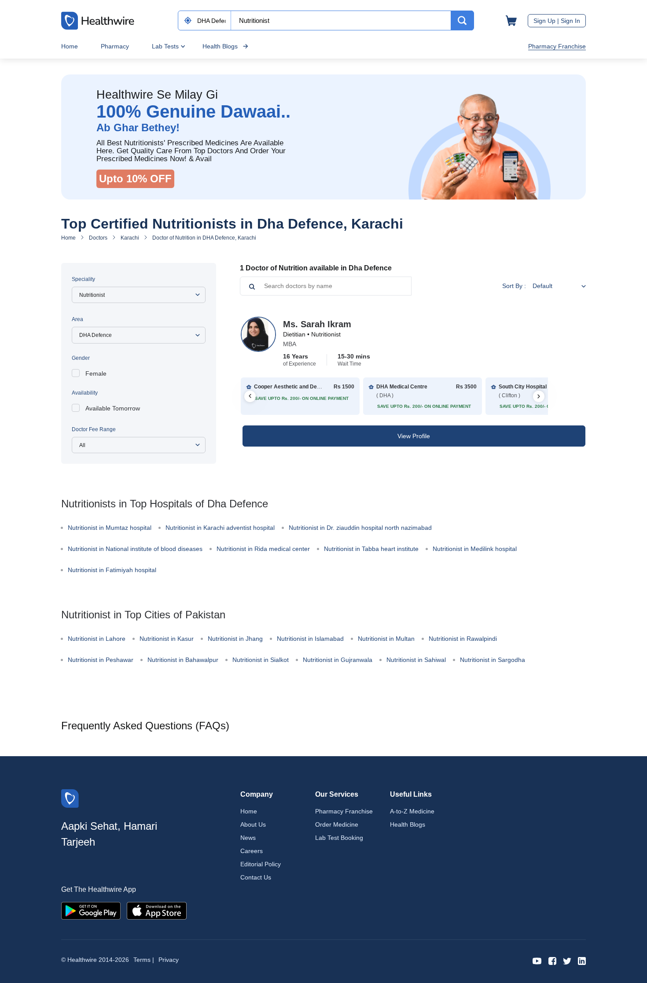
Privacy (168, 959)
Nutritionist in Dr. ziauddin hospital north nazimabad (360, 527)
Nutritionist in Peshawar (100, 659)
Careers (251, 850)
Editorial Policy (260, 864)
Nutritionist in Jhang (235, 638)
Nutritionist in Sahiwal (416, 659)
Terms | (143, 959)
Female (96, 373)
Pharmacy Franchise (557, 46)
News (248, 837)
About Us (253, 824)
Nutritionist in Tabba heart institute (371, 548)
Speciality (83, 279)
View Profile (413, 436)
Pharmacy (115, 46)
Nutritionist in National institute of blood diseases (135, 548)
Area (77, 319)
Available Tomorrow (112, 408)
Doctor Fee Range (94, 429)
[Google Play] (91, 910)
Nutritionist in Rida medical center (263, 548)
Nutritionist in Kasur (167, 638)
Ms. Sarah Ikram (317, 324)
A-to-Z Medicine (412, 811)
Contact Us (255, 877)
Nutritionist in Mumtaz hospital (109, 527)
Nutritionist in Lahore (96, 638)
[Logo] (70, 798)
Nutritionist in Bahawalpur (182, 659)
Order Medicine (336, 824)
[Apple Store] (157, 910)
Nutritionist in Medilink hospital (475, 548)
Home (69, 46)
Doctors (98, 238)
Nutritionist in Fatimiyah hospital (112, 569)
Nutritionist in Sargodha (492, 659)
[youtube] (537, 960)
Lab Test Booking (339, 837)
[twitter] (567, 960)
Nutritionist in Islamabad (310, 638)
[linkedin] (582, 960)
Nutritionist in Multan (386, 638)
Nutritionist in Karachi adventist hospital (220, 527)
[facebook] (552, 960)
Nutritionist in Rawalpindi (463, 638)
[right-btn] (538, 396)
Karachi (130, 238)
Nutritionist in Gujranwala (337, 659)
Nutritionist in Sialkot (260, 659)
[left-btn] (250, 396)
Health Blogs (220, 46)
